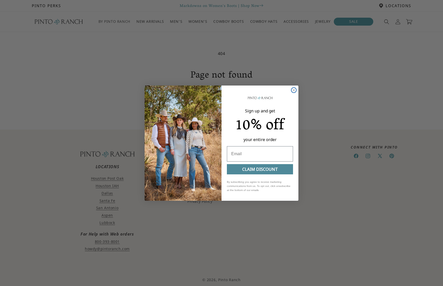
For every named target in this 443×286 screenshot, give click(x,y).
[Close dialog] (293, 90)
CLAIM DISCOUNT (260, 169)
